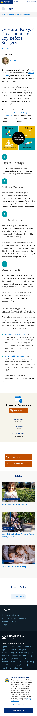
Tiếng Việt (13, 653)
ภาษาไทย (5, 665)
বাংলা (24, 656)
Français (28, 647)
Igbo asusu (6, 656)
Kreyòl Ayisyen (14, 659)
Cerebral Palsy (8, 48)
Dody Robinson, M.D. (16, 61)
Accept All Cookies (18, 710)
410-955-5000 (18, 419)
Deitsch (4, 668)
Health (9, 8)
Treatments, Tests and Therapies (14, 618)
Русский (13, 649)
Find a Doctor (16, 457)
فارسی (19, 665)
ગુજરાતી (29, 662)
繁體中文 (20, 647)
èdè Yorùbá (16, 656)
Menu (16, 1)
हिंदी (25, 664)
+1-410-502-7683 (18, 433)
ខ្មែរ (11, 668)
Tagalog (4, 650)
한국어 (4, 659)
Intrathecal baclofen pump (15, 356)
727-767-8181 (18, 426)
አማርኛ (12, 647)
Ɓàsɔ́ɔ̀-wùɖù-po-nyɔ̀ (26, 653)
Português (22, 650)
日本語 (30, 656)
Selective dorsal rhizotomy (15, 334)
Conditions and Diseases (23, 14)
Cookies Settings (18, 705)
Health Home (10, 14)
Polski (12, 662)
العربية (24, 659)
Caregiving (6, 625)
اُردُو (13, 665)
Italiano (4, 653)
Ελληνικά (21, 662)
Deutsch (5, 662)
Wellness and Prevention (11, 621)
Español (4, 647)
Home (3, 14)
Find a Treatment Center (17, 464)
